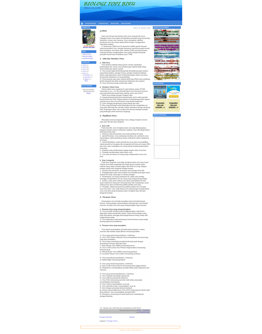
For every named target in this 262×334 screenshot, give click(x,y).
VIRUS (86, 81)
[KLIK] (88, 47)
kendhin (128, 330)
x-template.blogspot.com (136, 330)
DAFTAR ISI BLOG (90, 23)
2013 (84, 71)
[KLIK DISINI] (167, 36)
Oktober (86, 79)
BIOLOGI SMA (115, 23)
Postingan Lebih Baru (105, 317)
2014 (84, 69)
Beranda (131, 317)
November (87, 77)
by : (125, 330)
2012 (84, 73)
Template (121, 330)
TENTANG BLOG (103, 23)
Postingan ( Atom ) (112, 321)
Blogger (88, 93)
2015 (84, 67)
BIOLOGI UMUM (125, 23)
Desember (87, 75)
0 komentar (145, 310)
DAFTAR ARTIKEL (88, 58)
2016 (84, 65)
